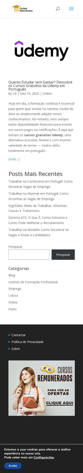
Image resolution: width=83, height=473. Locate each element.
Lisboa (13, 295)
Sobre (16, 349)
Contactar (19, 335)
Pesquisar (15, 247)
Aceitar (13, 465)
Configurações (44, 458)
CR (15, 93)
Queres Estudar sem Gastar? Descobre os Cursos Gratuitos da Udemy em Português (40, 86)
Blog (11, 275)
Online (47, 93)
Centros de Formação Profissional (33, 282)
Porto (12, 309)
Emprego (14, 288)
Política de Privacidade (28, 342)
